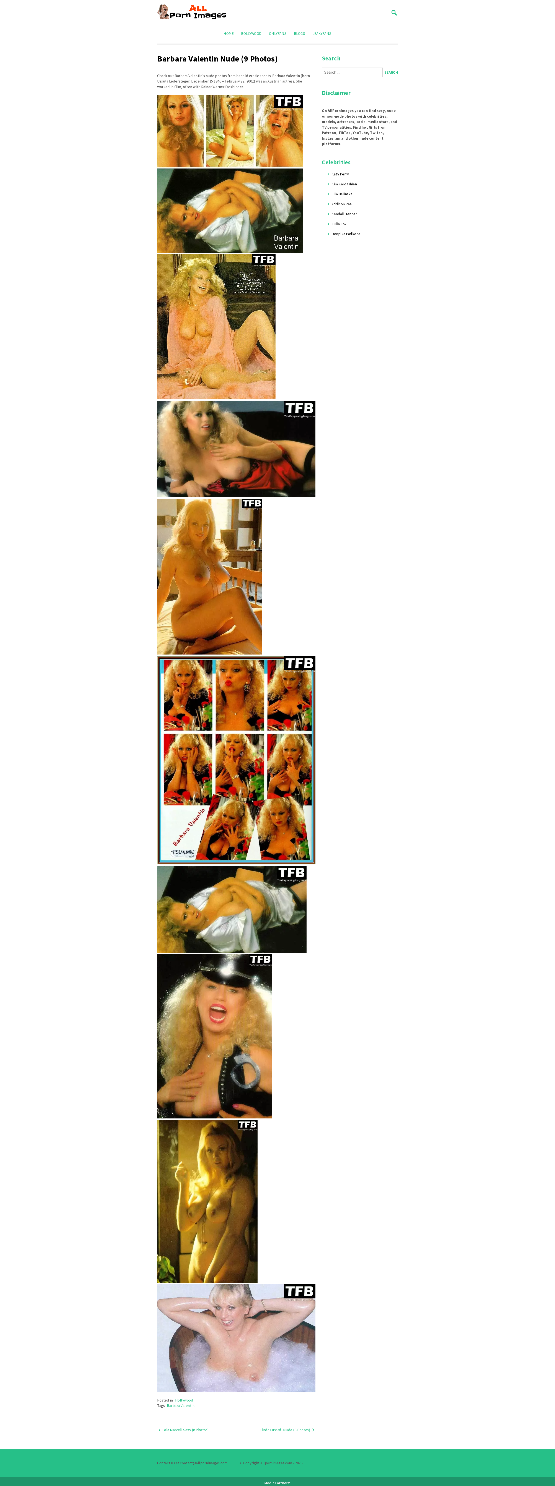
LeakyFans (321, 33)
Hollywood (184, 1400)
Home (229, 33)
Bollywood (251, 33)
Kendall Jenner (344, 214)
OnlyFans (278, 33)
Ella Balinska (342, 194)
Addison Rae (341, 204)
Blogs (299, 33)
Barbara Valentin (180, 1405)
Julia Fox (339, 224)
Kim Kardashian (344, 184)
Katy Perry (340, 174)
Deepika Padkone (346, 234)
